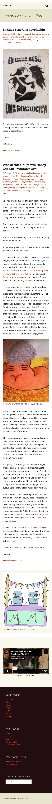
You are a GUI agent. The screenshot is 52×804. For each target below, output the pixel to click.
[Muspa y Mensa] (26, 83)
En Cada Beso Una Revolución (24, 30)
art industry (23, 179)
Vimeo (8, 713)
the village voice (29, 190)
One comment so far (13, 560)
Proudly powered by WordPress (16, 798)
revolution (7, 42)
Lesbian (45, 34)
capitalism (7, 182)
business (39, 179)
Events (8, 736)
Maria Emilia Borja (30, 184)
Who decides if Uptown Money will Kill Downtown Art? (24, 167)
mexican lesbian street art (20, 39)
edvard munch (9, 184)
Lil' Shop (30, 629)
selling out (43, 187)
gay (43, 37)
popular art (23, 187)
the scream (16, 190)
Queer (5, 37)
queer (34, 39)
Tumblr (8, 705)
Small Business (22, 176)
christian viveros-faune (34, 182)
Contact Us (10, 739)
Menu (5, 5)
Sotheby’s (41, 517)
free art (19, 184)
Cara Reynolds (18, 182)
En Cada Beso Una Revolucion (28, 37)
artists (32, 179)
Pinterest (9, 708)
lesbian (6, 39)
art (14, 37)
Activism (23, 34)
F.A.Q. (8, 733)
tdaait (18, 42)
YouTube (9, 716)
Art (29, 34)
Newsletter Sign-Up (14, 761)
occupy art (13, 187)
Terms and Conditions (14, 745)
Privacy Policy (11, 742)
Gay (33, 34)
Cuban (29, 173)
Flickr (8, 710)
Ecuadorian (37, 173)
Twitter (9, 702)
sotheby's (7, 190)
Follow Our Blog (12, 764)
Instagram (10, 699)
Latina (38, 34)
